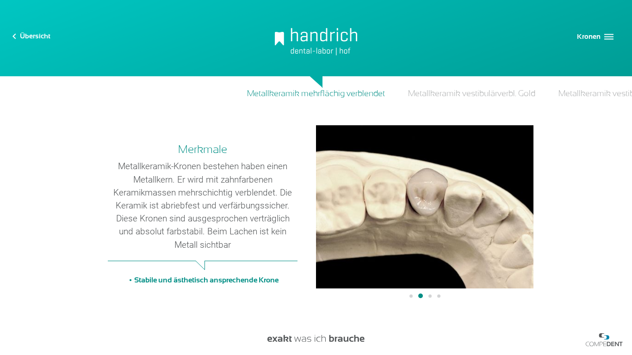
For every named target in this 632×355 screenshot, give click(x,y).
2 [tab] (420, 296)
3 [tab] (430, 296)
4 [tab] (438, 296)
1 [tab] (411, 296)
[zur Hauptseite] (316, 38)
